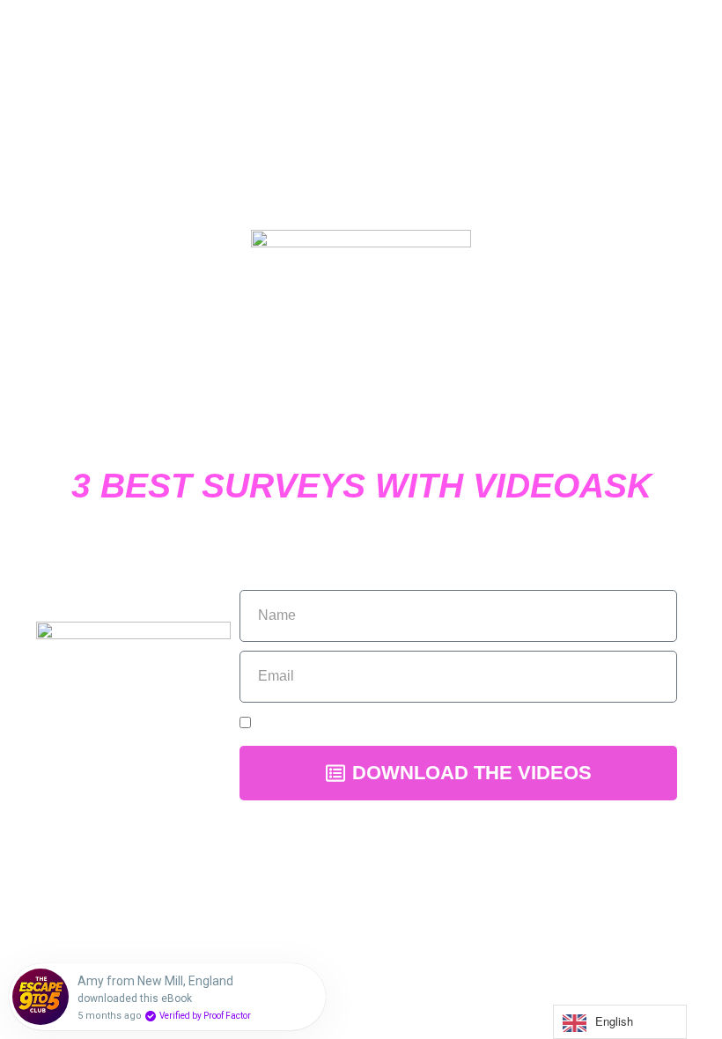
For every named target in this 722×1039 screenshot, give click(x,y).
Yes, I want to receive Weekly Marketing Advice (408, 723)
